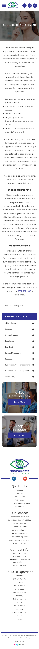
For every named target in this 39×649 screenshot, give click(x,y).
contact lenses (11, 335)
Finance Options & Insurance (19, 503)
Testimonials (19, 500)
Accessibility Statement (10, 638)
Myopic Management (20, 537)
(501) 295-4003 (21, 566)
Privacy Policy (25, 638)
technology (10, 377)
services (8, 329)
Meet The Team (19, 497)
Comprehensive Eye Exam (19, 517)
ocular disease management (17, 371)
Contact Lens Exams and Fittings (19, 520)
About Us (19, 490)
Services (20, 493)
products (9, 359)
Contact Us (19, 435)
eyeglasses (9, 341)
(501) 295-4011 (24, 291)
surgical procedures (13, 353)
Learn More (19, 402)
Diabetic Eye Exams (19, 527)
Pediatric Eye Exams (19, 533)
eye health (9, 347)
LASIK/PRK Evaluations (19, 530)
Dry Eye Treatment (19, 523)
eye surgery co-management (17, 365)
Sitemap (35, 638)
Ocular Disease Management (19, 540)
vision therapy (11, 323)
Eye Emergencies (19, 543)
